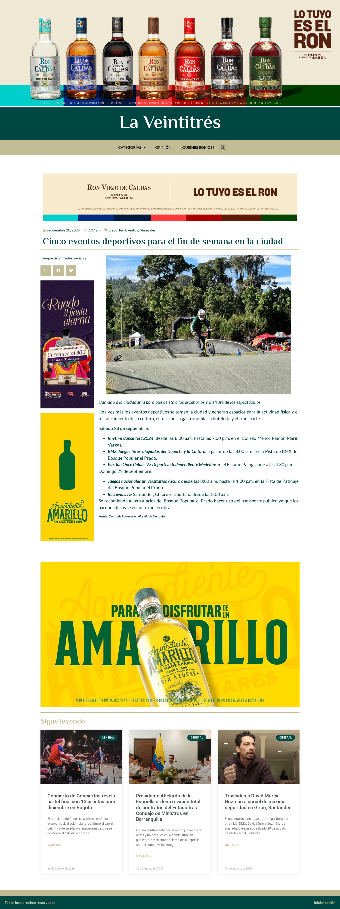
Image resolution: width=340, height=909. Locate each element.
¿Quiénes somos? (197, 147)
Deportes (116, 230)
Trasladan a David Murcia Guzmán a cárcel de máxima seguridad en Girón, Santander (258, 801)
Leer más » (55, 844)
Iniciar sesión (324, 902)
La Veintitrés (170, 123)
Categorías (129, 147)
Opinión (163, 147)
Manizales (147, 230)
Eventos (131, 230)
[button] (222, 147)
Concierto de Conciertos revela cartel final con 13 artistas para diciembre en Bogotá (81, 801)
